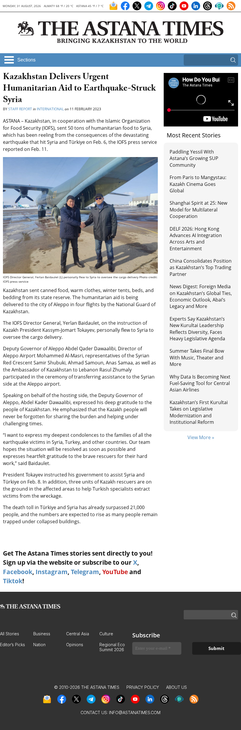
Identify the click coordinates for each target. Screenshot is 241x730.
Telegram (85, 572)
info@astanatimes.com (134, 712)
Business (41, 633)
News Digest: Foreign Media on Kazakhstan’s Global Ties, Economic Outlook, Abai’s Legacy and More (201, 296)
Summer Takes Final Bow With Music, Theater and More (197, 357)
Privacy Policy (142, 687)
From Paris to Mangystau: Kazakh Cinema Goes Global (198, 184)
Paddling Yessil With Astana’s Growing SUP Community (194, 158)
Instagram (52, 572)
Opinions (74, 644)
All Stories (9, 633)
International (50, 108)
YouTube (115, 572)
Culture (106, 633)
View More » (201, 437)
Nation (39, 644)
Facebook (17, 572)
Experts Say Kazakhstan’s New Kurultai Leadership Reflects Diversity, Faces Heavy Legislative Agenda (197, 329)
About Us (176, 687)
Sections (26, 59)
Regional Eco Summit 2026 (112, 647)
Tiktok (12, 581)
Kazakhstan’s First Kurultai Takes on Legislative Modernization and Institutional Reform (199, 412)
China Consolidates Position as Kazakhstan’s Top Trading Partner (201, 267)
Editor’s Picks (12, 644)
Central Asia (77, 633)
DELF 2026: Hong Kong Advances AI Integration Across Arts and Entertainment (196, 239)
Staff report (20, 108)
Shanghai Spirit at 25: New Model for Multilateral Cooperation (198, 209)
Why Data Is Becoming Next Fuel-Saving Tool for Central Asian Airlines (200, 383)
